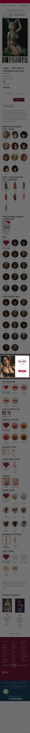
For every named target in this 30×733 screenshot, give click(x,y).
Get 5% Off (22, 371)
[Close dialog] (28, 356)
